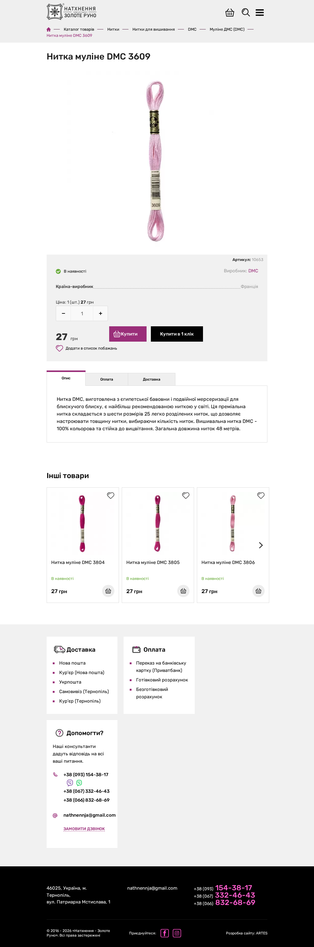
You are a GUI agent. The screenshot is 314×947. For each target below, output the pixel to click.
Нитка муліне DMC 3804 (78, 562)
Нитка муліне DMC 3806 (228, 562)
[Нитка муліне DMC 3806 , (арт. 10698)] (233, 523)
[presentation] (260, 545)
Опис (66, 378)
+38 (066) (224, 903)
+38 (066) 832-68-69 (86, 800)
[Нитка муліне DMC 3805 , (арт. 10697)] (158, 523)
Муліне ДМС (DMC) (227, 29)
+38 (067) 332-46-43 (86, 791)
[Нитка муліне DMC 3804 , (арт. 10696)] (82, 523)
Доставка (151, 379)
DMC (192, 29)
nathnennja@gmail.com (89, 815)
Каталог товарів (79, 29)
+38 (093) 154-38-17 (85, 774)
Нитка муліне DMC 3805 (153, 562)
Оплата (106, 379)
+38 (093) (223, 888)
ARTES (246, 933)
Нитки (113, 29)
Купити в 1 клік (177, 334)
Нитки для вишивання (153, 29)
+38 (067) (224, 895)
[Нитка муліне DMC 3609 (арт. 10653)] (157, 162)
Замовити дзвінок (84, 828)
